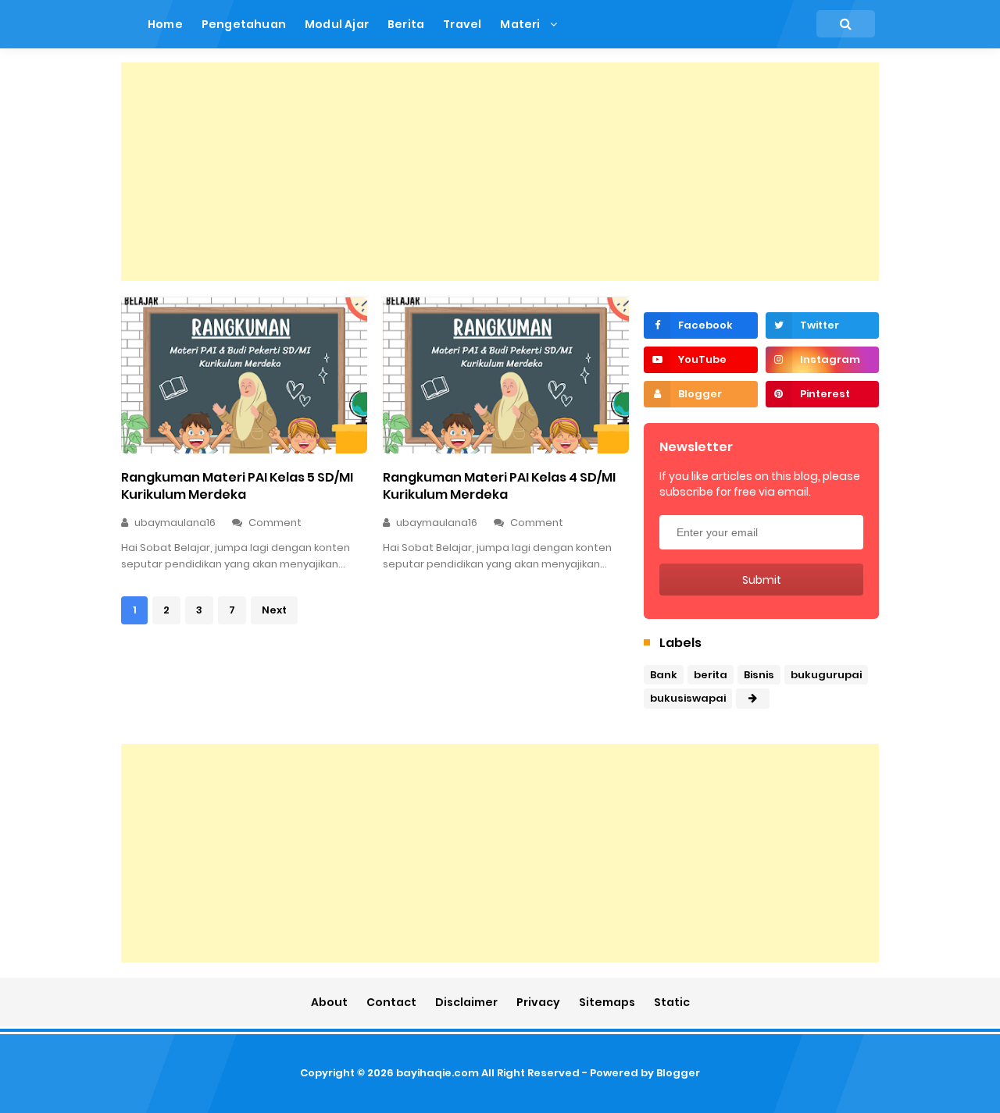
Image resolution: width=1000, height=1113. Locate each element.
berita (710, 674)
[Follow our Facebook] (700, 325)
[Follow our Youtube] (700, 360)
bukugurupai (826, 674)
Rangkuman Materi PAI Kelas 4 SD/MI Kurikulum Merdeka (499, 485)
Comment (276, 522)
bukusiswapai (688, 698)
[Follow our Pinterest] (822, 394)
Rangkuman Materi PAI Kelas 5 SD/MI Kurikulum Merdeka (237, 485)
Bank (663, 674)
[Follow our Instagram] (822, 360)
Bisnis (759, 674)
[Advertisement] (500, 171)
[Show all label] (753, 698)
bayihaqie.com (437, 1072)
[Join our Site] (700, 394)
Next (274, 610)
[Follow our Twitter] (822, 325)
